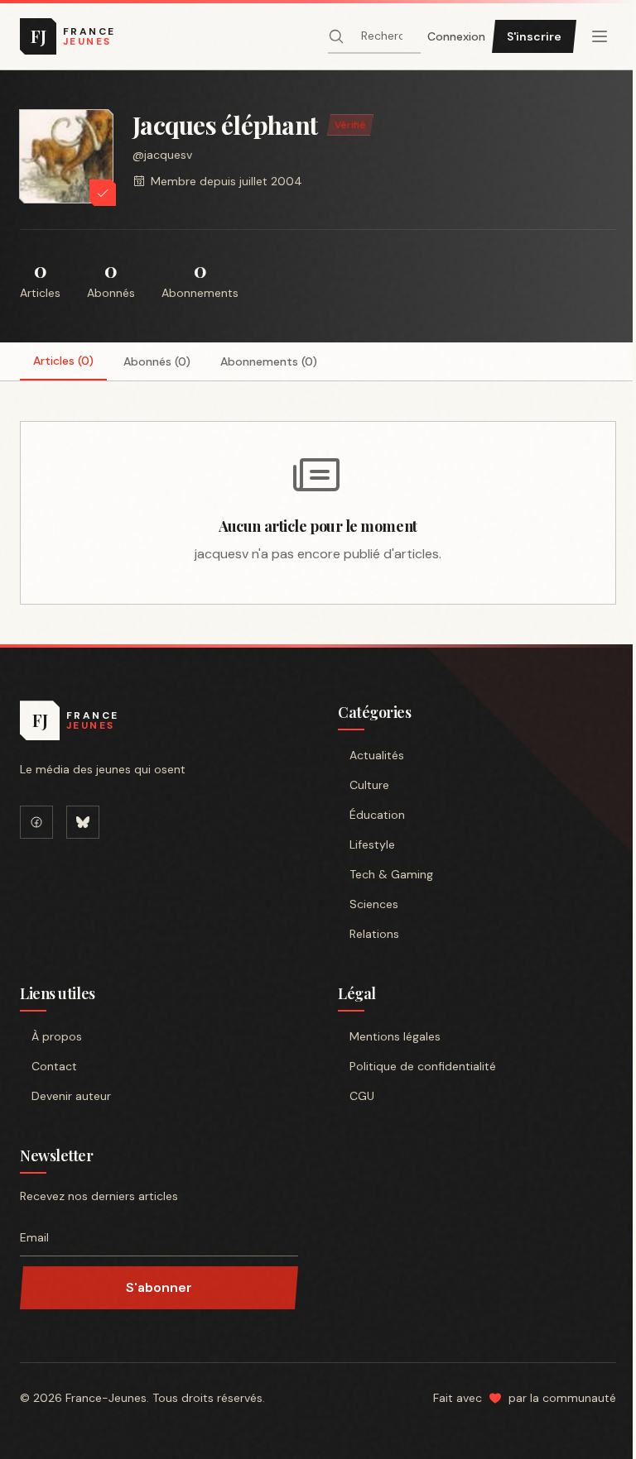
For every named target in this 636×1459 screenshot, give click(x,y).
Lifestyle (372, 844)
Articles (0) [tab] (63, 360)
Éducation (377, 814)
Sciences (373, 904)
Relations (374, 933)
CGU (361, 1095)
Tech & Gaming (391, 874)
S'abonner (159, 1287)
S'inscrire (534, 36)
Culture (369, 784)
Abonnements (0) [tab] (268, 361)
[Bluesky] (82, 822)
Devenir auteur (71, 1095)
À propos (56, 1036)
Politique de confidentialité (422, 1066)
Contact (54, 1066)
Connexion (456, 36)
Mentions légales (395, 1036)
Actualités (376, 755)
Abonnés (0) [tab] (156, 361)
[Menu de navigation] (599, 36)
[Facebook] (36, 822)
